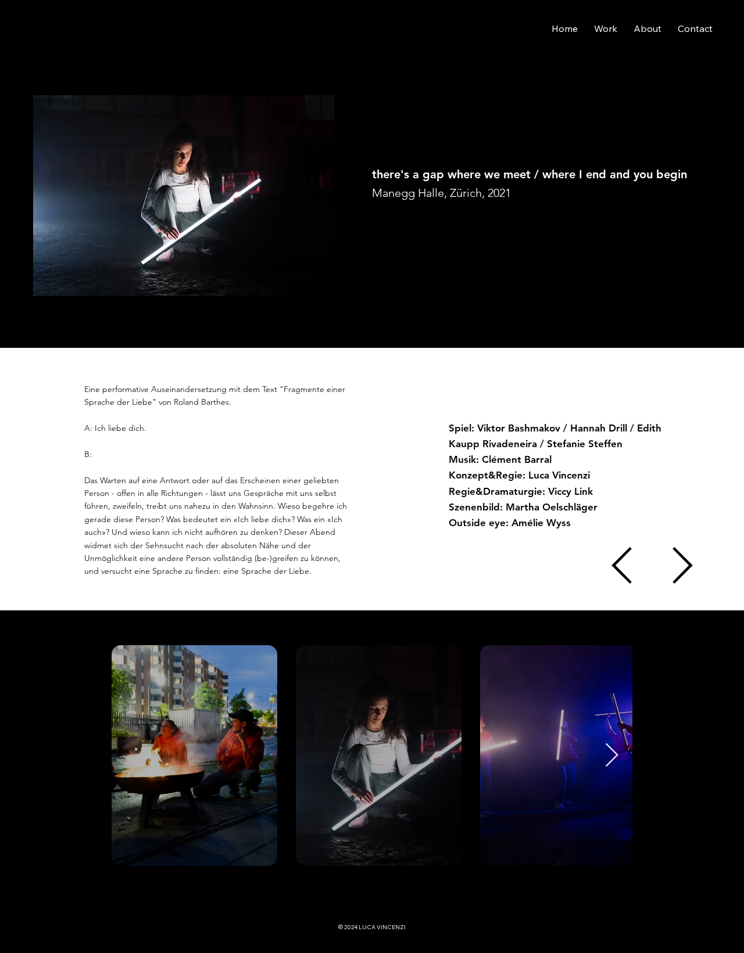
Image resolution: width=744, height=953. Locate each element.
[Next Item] (611, 755)
